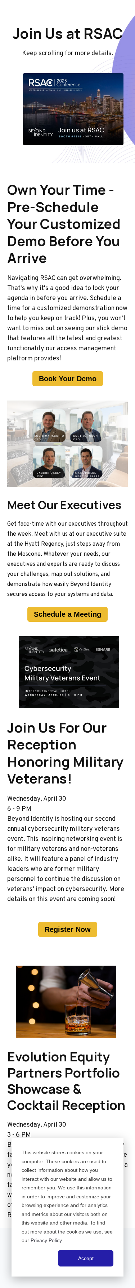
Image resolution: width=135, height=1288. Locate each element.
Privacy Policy (46, 1240)
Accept (86, 1258)
